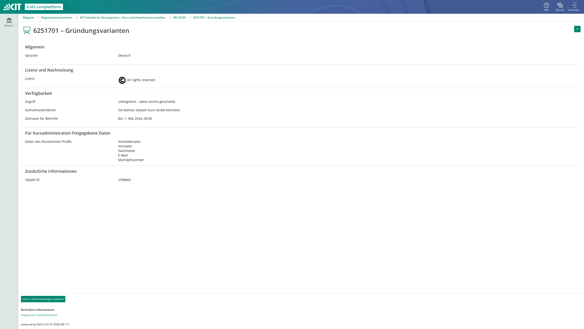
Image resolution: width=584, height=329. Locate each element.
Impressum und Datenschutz (39, 315)
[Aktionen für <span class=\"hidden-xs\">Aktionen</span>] (577, 29)
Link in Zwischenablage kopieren (43, 299)
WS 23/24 (179, 17)
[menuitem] (560, 7)
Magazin (28, 17)
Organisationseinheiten (56, 17)
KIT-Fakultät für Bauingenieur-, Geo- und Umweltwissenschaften (123, 17)
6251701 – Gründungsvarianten (214, 17)
